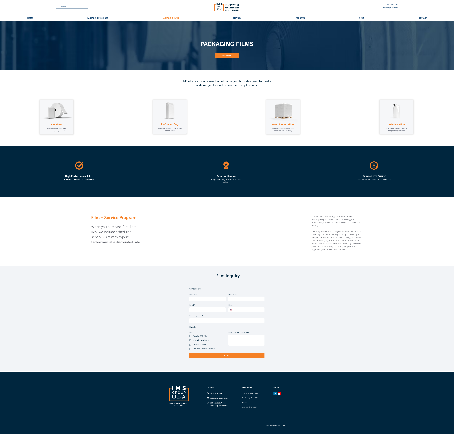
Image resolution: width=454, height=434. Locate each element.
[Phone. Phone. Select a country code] (232, 310)
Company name (196, 316)
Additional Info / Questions (238, 332)
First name (194, 294)
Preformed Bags (170, 124)
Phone (231, 305)
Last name (233, 294)
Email (192, 305)
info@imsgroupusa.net (219, 398)
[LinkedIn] (275, 393)
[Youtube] (279, 393)
